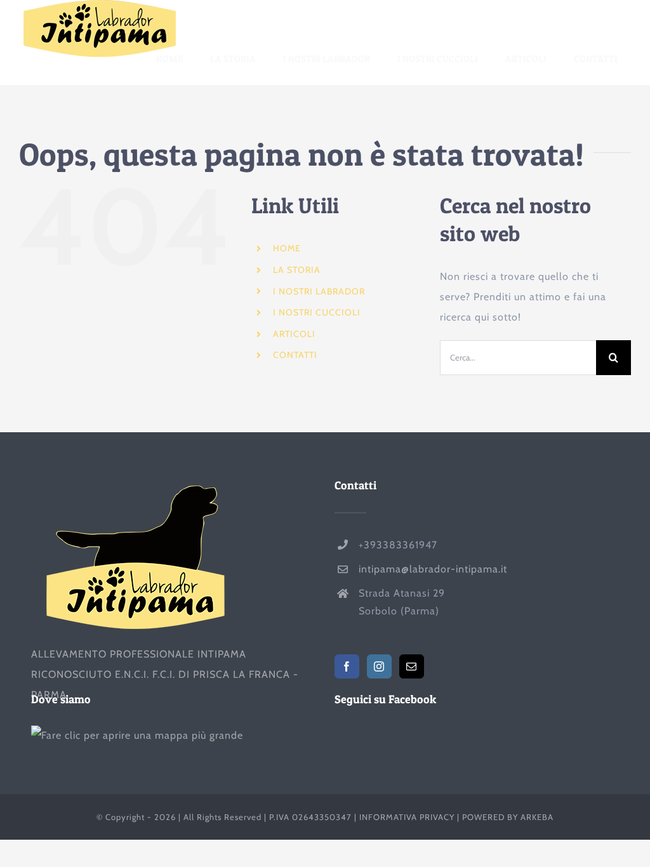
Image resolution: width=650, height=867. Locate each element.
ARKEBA (537, 817)
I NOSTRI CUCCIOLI (317, 312)
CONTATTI (295, 355)
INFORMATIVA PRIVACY (406, 817)
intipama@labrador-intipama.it (433, 569)
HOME (287, 248)
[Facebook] (347, 666)
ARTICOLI (294, 334)
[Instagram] (379, 666)
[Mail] (411, 666)
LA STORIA (297, 269)
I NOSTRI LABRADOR (319, 291)
